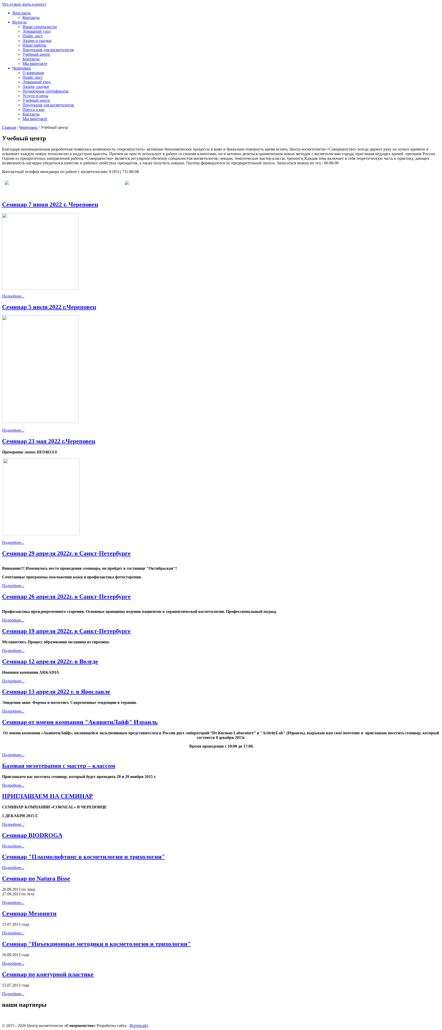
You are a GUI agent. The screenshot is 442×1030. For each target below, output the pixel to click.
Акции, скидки (36, 86)
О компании (33, 73)
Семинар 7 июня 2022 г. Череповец (50, 204)
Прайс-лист (33, 36)
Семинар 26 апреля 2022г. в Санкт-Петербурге (66, 596)
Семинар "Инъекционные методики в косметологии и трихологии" (96, 944)
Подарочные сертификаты (46, 91)
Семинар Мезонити (29, 913)
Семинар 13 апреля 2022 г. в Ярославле (56, 691)
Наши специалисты (40, 27)
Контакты (31, 17)
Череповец (21, 68)
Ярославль (21, 13)
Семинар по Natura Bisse (36, 878)
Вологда (19, 22)
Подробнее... (13, 296)
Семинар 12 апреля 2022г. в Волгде (50, 661)
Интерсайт (139, 1025)
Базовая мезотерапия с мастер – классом (58, 765)
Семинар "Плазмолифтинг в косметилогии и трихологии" (83, 856)
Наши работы (34, 45)
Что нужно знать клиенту (24, 4)
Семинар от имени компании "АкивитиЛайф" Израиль (80, 722)
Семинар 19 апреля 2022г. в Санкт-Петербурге (66, 631)
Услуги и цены (35, 96)
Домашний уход (37, 31)
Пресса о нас (34, 109)
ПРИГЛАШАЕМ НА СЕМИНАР (47, 796)
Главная (9, 127)
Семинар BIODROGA (32, 835)
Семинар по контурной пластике (48, 974)
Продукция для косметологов (48, 50)
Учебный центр (36, 54)
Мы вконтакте (35, 63)
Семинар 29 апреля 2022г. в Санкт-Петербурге (66, 553)
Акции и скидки (37, 40)
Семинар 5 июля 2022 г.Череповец (49, 307)
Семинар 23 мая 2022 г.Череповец (48, 441)
